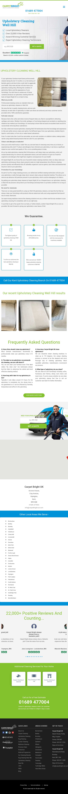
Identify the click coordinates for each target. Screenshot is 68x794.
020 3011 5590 (61, 760)
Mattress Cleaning (23, 744)
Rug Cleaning (22, 739)
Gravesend (38, 750)
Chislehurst (38, 739)
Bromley (37, 736)
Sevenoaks (38, 758)
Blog (19, 771)
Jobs (19, 766)
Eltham (37, 744)
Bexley (37, 733)
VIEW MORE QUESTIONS (34, 395)
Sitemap (46, 785)
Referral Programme (24, 752)
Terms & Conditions (35, 785)
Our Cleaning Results (24, 755)
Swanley (37, 760)
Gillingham (38, 747)
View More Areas (40, 768)
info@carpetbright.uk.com (34, 508)
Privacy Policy (23, 785)
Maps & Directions (57, 745)
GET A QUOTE (36, 46)
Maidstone (38, 752)
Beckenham (38, 731)
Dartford (37, 741)
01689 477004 (34, 10)
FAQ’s (20, 768)
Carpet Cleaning (23, 733)
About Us (21, 731)
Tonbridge (38, 763)
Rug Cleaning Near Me (25, 758)
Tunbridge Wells (40, 766)
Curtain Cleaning (23, 741)
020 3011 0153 (61, 742)
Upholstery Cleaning (24, 736)
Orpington (38, 755)
